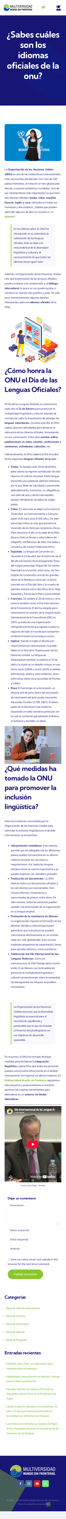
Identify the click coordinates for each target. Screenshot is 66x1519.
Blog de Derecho (15, 1316)
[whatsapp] (45, 1483)
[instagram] (28, 1483)
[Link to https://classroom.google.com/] (58, 8)
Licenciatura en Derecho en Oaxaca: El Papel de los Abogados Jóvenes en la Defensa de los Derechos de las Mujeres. (32, 1428)
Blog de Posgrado (16, 1339)
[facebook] (20, 1483)
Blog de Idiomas (15, 1332)
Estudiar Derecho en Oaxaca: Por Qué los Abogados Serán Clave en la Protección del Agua (31, 1393)
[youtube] (37, 1483)
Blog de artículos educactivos (23, 1308)
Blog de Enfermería (17, 1324)
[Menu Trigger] (43, 7)
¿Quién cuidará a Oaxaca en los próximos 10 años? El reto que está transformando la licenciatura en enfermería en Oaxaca (31, 1411)
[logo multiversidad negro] (18, 5)
